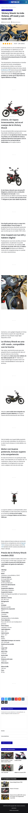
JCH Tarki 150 (4, 772)
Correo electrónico (5, 736)
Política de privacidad (14, 810)
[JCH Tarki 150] (7, 767)
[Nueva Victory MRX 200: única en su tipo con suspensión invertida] (5, 797)
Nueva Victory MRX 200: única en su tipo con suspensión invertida (18, 796)
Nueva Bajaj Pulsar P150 (16, 782)
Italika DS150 (18, 760)
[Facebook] (2, 699)
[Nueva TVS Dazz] (5, 790)
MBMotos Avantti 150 (20, 772)
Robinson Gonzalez (6, 22)
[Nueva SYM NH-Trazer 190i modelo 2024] (7, 755)
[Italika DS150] (21, 755)
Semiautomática (12, 7)
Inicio (3, 7)
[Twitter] (6, 699)
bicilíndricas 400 (5, 70)
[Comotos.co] (14, 2)
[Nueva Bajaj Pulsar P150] (5, 784)
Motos (7, 7)
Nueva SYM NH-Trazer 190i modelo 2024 (6, 761)
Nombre (3, 730)
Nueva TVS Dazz (14, 788)
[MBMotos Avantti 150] (21, 767)
